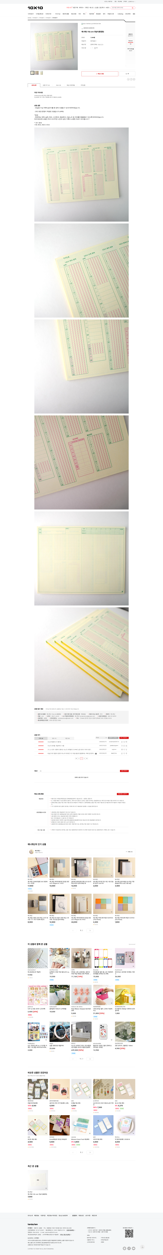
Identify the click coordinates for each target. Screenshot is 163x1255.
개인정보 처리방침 (52, 1215)
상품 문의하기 (124, 771)
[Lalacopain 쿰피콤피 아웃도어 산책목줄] (60, 999)
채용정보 (36, 1215)
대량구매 (75, 7)
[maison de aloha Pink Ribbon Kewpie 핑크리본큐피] (81, 1001)
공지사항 (87, 1215)
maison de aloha (76, 1006)
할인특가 (102, 7)
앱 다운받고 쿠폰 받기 (127, 1228)
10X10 (35, 8)
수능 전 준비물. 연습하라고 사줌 (56, 745)
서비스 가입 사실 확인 (65, 1234)
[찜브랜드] (82, 28)
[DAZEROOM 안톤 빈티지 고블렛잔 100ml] (125, 1036)
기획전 (87, 7)
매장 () (67, 738)
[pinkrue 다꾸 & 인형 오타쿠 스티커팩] (38, 1001)
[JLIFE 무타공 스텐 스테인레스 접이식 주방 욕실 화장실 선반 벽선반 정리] (81, 963)
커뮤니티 (69, 7)
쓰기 (130, 50)
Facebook (131, 79)
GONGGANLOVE (120, 1006)
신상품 (96, 7)
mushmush (118, 970)
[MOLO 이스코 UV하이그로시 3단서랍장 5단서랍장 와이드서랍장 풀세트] (81, 1038)
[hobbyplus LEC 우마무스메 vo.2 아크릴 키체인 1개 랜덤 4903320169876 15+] (38, 1037)
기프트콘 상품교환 (105, 1237)
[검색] (132, 7)
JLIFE (73, 970)
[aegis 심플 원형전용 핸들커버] (60, 1037)
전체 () (41, 738)
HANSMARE (96, 1006)
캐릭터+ (81, 7)
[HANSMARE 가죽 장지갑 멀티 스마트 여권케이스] (103, 1002)
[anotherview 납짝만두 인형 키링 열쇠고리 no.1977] (60, 964)
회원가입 (110, 1)
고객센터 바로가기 (91, 1228)
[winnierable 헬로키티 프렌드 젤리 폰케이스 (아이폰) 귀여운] (103, 1037)
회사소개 (30, 1215)
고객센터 (125, 1)
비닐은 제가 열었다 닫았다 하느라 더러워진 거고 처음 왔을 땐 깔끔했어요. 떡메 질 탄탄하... (71, 753)
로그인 (106, 1)
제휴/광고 (81, 1215)
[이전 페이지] (79, 758)
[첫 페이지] (76, 758)
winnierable (97, 1043)
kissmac (95, 970)
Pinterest (134, 79)
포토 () (54, 738)
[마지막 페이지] (87, 758)
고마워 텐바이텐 (90, 1242)
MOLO (73, 1043)
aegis (51, 1043)
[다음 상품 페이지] (90, 930)
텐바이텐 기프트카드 (91, 1237)
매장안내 (94, 1215)
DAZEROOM (119, 1043)
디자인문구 (35, 18)
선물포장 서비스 (90, 1240)
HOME (29, 18)
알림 (115, 1)
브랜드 (108, 7)
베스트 (92, 7)
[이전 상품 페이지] (73, 930)
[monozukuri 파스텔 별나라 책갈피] (38, 963)
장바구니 (131, 1)
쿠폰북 (102, 1242)
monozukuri (32, 970)
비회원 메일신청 (104, 1240)
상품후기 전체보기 (113, 737)
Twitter (128, 79)
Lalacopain (53, 1006)
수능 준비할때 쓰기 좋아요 (54, 742)
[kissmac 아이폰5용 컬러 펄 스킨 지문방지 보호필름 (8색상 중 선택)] (103, 965)
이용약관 (43, 1215)
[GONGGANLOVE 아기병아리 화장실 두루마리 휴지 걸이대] (125, 1000)
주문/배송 (120, 1)
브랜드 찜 (129, 851)
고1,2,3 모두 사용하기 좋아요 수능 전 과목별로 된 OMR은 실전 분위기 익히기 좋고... (70, 749)
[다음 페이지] (84, 758)
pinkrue (30, 1006)
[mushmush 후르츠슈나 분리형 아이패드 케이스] (125, 964)
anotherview (54, 970)
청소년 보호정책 (63, 1215)
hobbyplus (31, 1043)
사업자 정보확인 (70, 1230)
